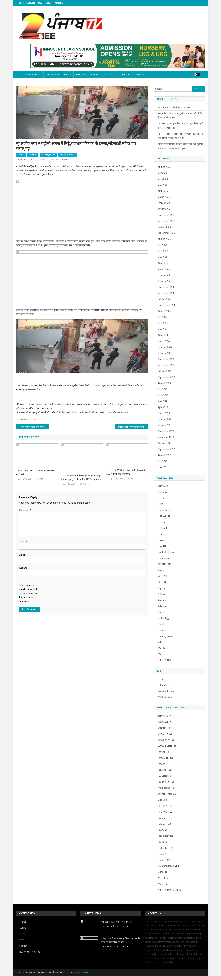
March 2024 (164, 341)
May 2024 (163, 329)
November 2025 (166, 221)
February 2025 (165, 275)
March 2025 (164, 269)
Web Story (163, 648)
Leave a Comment (59, 159)
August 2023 (164, 383)
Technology (163, 618)
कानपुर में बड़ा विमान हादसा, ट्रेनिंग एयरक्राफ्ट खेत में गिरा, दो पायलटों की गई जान (180, 115)
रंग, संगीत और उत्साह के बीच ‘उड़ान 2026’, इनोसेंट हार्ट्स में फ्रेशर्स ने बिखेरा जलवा (181, 125)
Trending (162, 630)
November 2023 (166, 365)
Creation (162, 498)
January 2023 (165, 425)
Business (162, 492)
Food (160, 534)
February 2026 (165, 203)
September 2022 (166, 449)
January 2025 (165, 281)
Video (160, 642)
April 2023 (163, 407)
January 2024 (165, 353)
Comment (25, 510)
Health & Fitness (166, 552)
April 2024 (163, 335)
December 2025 (166, 215)
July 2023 (162, 389)
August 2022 (164, 455)
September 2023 (166, 377)
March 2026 (164, 197)
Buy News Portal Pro (29, 951)
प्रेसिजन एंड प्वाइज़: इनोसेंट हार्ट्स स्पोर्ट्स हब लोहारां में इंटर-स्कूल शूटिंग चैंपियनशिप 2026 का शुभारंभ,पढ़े (81, 477)
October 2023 (164, 371)
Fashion (162, 522)
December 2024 (166, 287)
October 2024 (164, 299)
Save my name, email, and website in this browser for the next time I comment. (28, 593)
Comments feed (166, 691)
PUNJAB (94, 74)
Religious (80, 74)
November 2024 (166, 293)
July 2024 (162, 317)
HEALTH (140, 74)
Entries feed (164, 685)
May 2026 (163, 185)
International (164, 558)
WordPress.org (165, 697)
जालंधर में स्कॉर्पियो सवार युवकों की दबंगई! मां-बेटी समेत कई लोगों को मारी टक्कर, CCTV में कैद (180, 135)
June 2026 (163, 179)
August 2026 (164, 167)
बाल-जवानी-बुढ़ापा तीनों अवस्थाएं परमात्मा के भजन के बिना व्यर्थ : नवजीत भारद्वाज (35, 427)
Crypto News (164, 510)
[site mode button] (197, 74)
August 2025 (164, 239)
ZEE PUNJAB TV (32, 74)
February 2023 (165, 419)
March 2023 (164, 413)
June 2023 (163, 395)
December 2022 (166, 431)
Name (23, 541)
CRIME (67, 74)
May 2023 (163, 401)
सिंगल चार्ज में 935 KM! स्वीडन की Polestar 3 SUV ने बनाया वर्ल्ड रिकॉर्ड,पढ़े (125, 472)
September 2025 (166, 233)
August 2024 (164, 311)
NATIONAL (163, 576)
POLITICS (126, 74)
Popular (162, 588)
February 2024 (165, 347)
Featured (162, 528)
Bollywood (163, 486)
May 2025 (163, 257)
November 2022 (166, 437)
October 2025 (164, 227)
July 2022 (162, 461)
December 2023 (166, 359)
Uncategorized (48, 154)
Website (23, 568)
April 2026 (163, 191)
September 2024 (166, 305)
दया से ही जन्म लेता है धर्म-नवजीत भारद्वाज (174, 107)
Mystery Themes (80, 972)
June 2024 (163, 323)
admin (43, 159)
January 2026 (165, 209)
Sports (161, 612)
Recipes (162, 600)
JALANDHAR (52, 74)
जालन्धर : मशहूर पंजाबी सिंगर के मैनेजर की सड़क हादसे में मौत (35, 472)
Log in (161, 679)
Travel (161, 624)
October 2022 (164, 443)
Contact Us (60, 3)
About (48, 3)
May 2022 (163, 467)
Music (161, 570)
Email (22, 555)
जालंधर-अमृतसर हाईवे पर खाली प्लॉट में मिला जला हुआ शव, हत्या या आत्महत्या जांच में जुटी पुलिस (180, 146)
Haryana (162, 540)
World (160, 654)
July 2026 (162, 173)
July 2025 (162, 245)
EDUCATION (110, 74)
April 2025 (163, 263)
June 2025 (163, 251)
